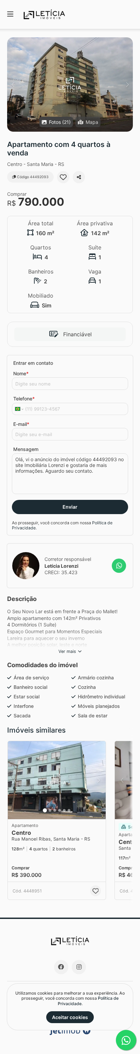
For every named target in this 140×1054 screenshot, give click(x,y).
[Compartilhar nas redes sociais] (79, 177)
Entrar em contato (33, 363)
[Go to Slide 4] (59, 810)
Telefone (24, 398)
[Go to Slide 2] (50, 810)
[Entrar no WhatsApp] (119, 566)
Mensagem (25, 449)
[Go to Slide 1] (45, 810)
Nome (21, 373)
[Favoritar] (63, 177)
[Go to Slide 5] (64, 810)
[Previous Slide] (12, 84)
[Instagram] (79, 967)
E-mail (21, 424)
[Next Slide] (127, 84)
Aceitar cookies (70, 1017)
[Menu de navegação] (10, 14)
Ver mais (67, 651)
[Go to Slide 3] (54, 810)
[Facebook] (61, 967)
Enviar (70, 507)
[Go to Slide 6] (69, 810)
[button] (70, 84)
